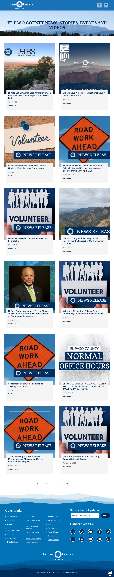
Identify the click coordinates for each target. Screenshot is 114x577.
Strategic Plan (53, 516)
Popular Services (33, 532)
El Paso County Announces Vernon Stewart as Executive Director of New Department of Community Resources (29, 313)
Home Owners (11, 516)
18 (67, 483)
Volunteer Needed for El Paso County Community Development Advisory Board (83, 312)
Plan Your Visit (53, 528)
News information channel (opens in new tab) (73, 532)
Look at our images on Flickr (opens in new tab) (109, 532)
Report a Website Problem (32, 527)
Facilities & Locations (12, 530)
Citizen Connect (53, 540)
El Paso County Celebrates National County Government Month (84, 94)
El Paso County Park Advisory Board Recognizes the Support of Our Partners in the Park (83, 241)
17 (62, 483)
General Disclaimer (34, 520)
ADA (49, 524)
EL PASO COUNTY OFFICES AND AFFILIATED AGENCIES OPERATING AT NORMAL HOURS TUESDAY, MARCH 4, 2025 (84, 386)
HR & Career (10, 534)
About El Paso (53, 532)
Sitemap (51, 536)
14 (46, 483)
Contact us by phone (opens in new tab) (82, 532)
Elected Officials (12, 542)
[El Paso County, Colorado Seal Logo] (58, 555)
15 (51, 483)
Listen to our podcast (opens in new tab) (100, 532)
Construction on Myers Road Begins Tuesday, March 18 (25, 385)
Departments (11, 538)
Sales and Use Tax (54, 520)
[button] (99, 5)
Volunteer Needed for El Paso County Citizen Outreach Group (81, 457)
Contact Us (31, 516)
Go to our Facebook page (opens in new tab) (73, 539)
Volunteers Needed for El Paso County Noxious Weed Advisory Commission (27, 167)
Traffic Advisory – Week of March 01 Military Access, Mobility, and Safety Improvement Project (26, 459)
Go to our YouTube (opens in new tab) (91, 539)
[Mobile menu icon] (106, 5)
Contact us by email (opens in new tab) (91, 532)
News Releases (32, 542)
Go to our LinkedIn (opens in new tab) (108, 539)
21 (76, 483)
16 (57, 483)
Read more (12, 106)
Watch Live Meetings (33, 539)
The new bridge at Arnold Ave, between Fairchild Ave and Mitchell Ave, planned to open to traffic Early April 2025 (83, 168)
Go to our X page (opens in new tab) (82, 539)
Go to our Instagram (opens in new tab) (100, 539)
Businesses (10, 520)
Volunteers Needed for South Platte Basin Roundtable (28, 239)
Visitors (9, 524)
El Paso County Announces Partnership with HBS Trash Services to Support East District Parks (29, 95)
